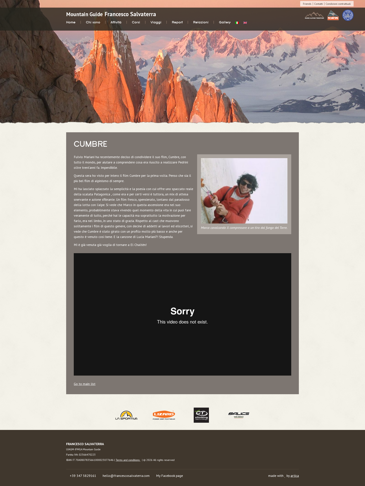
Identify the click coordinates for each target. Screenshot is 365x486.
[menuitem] (237, 23)
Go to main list (84, 384)
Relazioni (201, 22)
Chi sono (93, 22)
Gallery (225, 22)
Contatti (318, 4)
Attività (116, 22)
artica (294, 475)
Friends (307, 4)
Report (177, 22)
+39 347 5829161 (83, 475)
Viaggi (156, 22)
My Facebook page (169, 475)
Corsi (136, 22)
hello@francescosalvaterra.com (126, 475)
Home (70, 22)
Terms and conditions (128, 460)
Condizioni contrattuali (338, 4)
